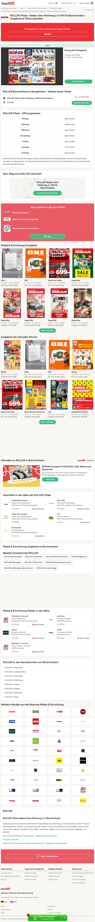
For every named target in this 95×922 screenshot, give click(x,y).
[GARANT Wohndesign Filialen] (59, 790)
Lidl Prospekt (53, 879)
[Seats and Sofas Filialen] (59, 741)
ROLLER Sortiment (11, 839)
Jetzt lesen (50, 479)
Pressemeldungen (78, 883)
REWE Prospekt (30, 879)
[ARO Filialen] (36, 721)
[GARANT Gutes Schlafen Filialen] (12, 790)
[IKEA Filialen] (36, 712)
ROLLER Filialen (56, 8)
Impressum (52, 906)
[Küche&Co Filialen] (12, 770)
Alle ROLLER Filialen (82, 103)
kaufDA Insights (78, 876)
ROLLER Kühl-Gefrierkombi (57, 557)
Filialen (22, 8)
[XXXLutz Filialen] (59, 712)
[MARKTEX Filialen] (83, 721)
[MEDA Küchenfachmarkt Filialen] (12, 780)
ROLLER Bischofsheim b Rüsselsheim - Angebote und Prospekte (30, 836)
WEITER (47, 34)
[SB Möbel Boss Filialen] (36, 731)
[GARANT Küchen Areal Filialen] (36, 790)
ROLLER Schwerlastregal (46, 568)
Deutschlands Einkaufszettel (82, 873)
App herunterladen (79, 879)
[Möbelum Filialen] (12, 741)
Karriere (4, 879)
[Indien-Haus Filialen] (83, 770)
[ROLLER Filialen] (36, 800)
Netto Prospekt (54, 876)
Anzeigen (88, 10)
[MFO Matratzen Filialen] (83, 800)
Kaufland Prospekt (31, 876)
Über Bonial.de (6, 873)
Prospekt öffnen (78, 82)
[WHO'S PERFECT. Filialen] (12, 760)
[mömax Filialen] (36, 741)
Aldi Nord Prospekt (55, 873)
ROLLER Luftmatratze (33, 557)
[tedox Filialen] (36, 751)
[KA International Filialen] (59, 731)
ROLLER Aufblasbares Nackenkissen (18, 568)
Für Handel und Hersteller (10, 876)
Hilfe (2, 906)
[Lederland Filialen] (83, 751)
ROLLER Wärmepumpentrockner (58, 562)
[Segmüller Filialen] (12, 712)
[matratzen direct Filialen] (59, 780)
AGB (2, 913)
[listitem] (12, 267)
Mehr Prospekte (47, 330)
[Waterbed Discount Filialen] (36, 780)
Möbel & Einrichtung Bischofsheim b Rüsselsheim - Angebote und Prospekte (35, 843)
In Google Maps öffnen (47, 193)
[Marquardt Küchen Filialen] (83, 731)
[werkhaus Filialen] (12, 751)
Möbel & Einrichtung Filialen (38, 8)
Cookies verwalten (54, 913)
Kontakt (50, 909)
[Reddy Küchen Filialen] (83, 741)
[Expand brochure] (32, 66)
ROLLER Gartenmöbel (12, 557)
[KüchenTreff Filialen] (59, 800)
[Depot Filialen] (12, 731)
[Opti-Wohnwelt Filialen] (12, 800)
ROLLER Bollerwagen (12, 562)
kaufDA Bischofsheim (9, 8)
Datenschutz (5, 909)
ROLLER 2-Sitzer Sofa (33, 562)
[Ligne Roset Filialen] (36, 760)
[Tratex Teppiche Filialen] (59, 721)
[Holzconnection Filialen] (83, 780)
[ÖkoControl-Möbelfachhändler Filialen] (59, 770)
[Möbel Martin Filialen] (59, 751)
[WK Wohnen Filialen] (36, 770)
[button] (47, 64)
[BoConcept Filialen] (83, 760)
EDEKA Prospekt (31, 873)
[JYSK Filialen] (12, 721)
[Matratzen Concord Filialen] (83, 790)
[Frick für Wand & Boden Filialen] (59, 760)
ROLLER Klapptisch (79, 557)
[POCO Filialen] (83, 712)
